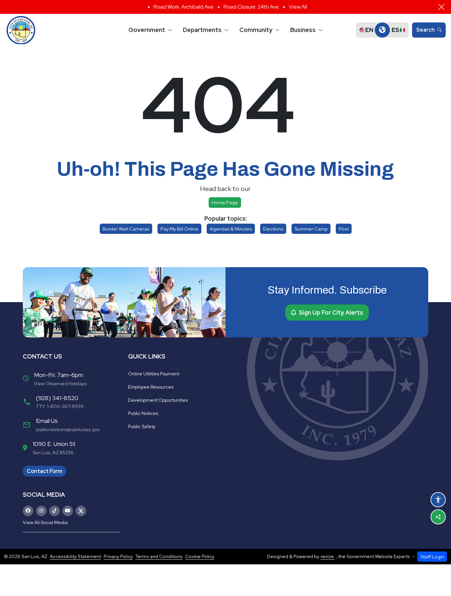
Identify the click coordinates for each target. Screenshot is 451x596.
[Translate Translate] (382, 30)
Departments (202, 30)
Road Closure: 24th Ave (251, 6)
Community (255, 30)
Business (303, 30)
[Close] (441, 7)
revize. (328, 556)
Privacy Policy (118, 556)
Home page (225, 202)
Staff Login (432, 556)
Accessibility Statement (75, 556)
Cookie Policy (199, 556)
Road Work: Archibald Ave (184, 6)
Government (146, 30)
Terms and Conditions (159, 556)
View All (298, 6)
